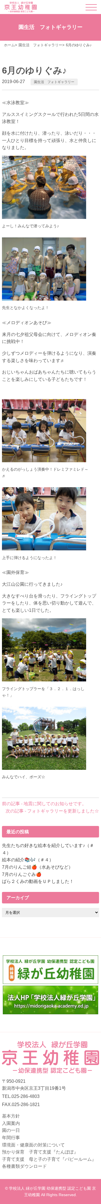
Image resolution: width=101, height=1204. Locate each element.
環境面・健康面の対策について (33, 1145)
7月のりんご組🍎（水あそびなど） (37, 867)
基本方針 (11, 1116)
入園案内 (11, 1123)
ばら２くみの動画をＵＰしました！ (38, 881)
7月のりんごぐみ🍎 (22, 874)
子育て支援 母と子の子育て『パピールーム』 (49, 1159)
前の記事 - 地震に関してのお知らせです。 (44, 803)
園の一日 (11, 1130)
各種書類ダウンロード (24, 1166)
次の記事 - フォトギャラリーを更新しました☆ (52, 811)
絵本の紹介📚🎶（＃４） (28, 859)
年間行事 (11, 1137)
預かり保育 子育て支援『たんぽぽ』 (40, 1152)
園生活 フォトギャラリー (54, 82)
